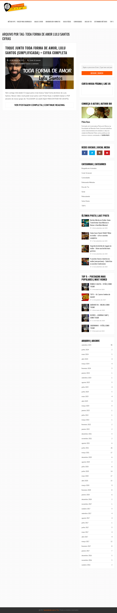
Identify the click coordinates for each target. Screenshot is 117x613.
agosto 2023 (86, 382)
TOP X (111, 21)
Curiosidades (78, 21)
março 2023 (85, 406)
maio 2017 (85, 532)
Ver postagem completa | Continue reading (44, 105)
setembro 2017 (86, 513)
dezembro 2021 (87, 434)
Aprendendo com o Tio (51, 610)
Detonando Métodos (100, 21)
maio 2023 (85, 396)
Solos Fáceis (67, 21)
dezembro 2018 (87, 499)
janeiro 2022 (86, 429)
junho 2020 (85, 471)
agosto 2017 (86, 518)
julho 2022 (85, 415)
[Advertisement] (97, 47)
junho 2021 (85, 448)
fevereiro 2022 (86, 425)
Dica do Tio (88, 21)
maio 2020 (85, 476)
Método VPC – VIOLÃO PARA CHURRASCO (20, 21)
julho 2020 (85, 467)
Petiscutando (86, 196)
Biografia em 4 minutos (53, 21)
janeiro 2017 (86, 551)
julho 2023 (85, 387)
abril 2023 (85, 401)
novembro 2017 (87, 504)
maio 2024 (85, 354)
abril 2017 (85, 537)
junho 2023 (85, 392)
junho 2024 (85, 350)
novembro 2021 (87, 439)
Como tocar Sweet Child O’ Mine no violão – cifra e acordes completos (100, 235)
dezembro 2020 (87, 457)
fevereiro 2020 (86, 490)
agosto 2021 (86, 443)
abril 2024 (85, 359)
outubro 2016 (86, 565)
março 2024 (85, 364)
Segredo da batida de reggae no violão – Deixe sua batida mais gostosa (100, 248)
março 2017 (85, 541)
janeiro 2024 (86, 373)
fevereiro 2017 (86, 546)
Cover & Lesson (35, 60)
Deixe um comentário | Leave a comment (25, 64)
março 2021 (85, 453)
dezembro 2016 (87, 556)
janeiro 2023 (86, 410)
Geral (83, 192)
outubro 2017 (86, 509)
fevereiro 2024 (86, 368)
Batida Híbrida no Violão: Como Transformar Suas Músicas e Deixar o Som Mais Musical (100, 222)
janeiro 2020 (86, 495)
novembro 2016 (87, 560)
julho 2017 (85, 523)
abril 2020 (85, 481)
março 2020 (85, 485)
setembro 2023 (86, 378)
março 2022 (85, 420)
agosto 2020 (86, 462)
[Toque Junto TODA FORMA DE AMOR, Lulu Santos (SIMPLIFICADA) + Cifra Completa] (39, 73)
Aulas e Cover (38, 21)
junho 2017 (85, 527)
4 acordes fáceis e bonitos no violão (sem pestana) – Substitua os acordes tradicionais (101, 261)
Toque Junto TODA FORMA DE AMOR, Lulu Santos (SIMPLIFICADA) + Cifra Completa (36, 50)
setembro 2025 (86, 345)
